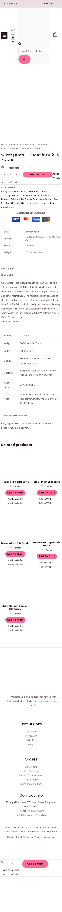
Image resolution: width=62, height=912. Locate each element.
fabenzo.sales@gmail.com (34, 815)
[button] (48, 3)
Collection (31, 740)
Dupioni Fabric (13, 195)
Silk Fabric (13, 144)
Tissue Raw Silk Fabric (37, 191)
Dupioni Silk (26, 195)
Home (4, 144)
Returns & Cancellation (31, 775)
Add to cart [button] (15, 492)
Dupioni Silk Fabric (41, 195)
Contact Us (31, 731)
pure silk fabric (46, 199)
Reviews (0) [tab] (7, 275)
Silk (22, 203)
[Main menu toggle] (4, 35)
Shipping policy (31, 779)
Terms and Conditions (31, 784)
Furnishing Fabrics (9, 199)
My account (31, 736)
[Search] (24, 59)
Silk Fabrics (30, 203)
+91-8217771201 (10, 3)
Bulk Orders (31, 766)
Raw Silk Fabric (27, 144)
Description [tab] (7, 268)
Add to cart (37, 174)
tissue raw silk (42, 203)
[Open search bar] (19, 44)
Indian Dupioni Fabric (28, 199)
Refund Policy (31, 771)
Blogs (31, 744)
